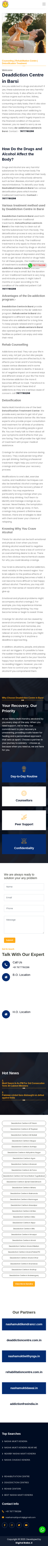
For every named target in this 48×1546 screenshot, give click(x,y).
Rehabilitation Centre (17, 1476)
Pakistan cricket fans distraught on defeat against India (23, 1096)
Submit (9, 940)
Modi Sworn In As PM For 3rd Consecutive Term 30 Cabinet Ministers (23, 1084)
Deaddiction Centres (16, 1482)
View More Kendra (24, 1284)
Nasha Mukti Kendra (15, 1441)
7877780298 (38, 265)
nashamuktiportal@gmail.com (21, 1517)
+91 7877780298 (21, 967)
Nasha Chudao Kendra (17, 1459)
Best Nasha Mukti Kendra (18, 1495)
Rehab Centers (12, 1488)
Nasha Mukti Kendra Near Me (20, 1447)
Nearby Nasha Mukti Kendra (20, 1453)
